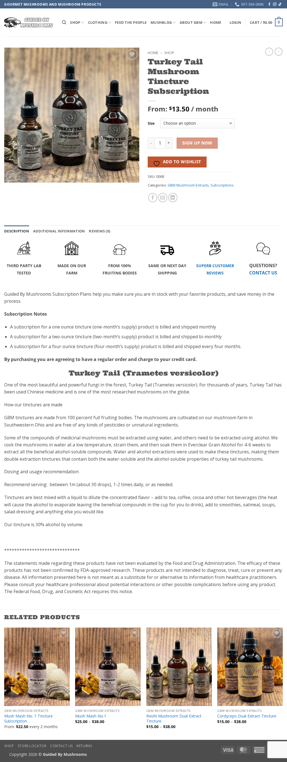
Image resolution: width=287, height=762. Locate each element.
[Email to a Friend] (162, 197)
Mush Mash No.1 (90, 716)
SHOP (75, 22)
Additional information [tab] (59, 231)
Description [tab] (16, 231)
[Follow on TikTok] (280, 4)
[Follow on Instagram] (274, 4)
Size (151, 123)
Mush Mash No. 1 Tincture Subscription (28, 719)
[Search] (64, 22)
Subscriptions (222, 185)
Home (153, 52)
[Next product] (269, 51)
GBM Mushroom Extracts (188, 185)
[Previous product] (279, 51)
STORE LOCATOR (32, 746)
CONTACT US (263, 273)
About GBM (191, 22)
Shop (169, 52)
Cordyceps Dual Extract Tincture (246, 716)
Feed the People (131, 22)
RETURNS (84, 746)
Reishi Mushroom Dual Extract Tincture (174, 719)
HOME (215, 22)
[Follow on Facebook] (269, 4)
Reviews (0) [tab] (99, 231)
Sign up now (197, 143)
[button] (235, 22)
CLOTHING (97, 22)
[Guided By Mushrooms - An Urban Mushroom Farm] (29, 22)
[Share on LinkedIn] (172, 197)
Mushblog (161, 22)
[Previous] (4, 683)
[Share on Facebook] (153, 197)
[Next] (282, 683)
